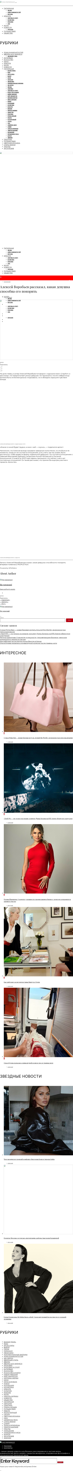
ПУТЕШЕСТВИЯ (10, 31)
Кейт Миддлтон (12, 96)
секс (9, 24)
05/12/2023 (6, 296)
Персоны (10, 14)
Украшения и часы (13, 134)
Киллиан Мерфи (12, 98)
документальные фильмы (15, 83)
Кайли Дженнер (12, 94)
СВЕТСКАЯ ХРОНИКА (12, 143)
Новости (8, 27)
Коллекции (11, 103)
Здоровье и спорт (13, 18)
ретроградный (12, 119)
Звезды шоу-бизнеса (13, 54)
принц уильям (12, 116)
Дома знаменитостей (14, 12)
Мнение (10, 109)
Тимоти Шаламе (13, 130)
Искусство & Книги (13, 92)
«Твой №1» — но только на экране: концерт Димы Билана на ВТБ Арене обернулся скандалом (38, 819)
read (9, 72)
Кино (6, 61)
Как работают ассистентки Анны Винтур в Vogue (21, 641)
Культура (10, 107)
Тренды (7, 147)
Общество (8, 33)
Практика (10, 22)
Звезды (10, 10)
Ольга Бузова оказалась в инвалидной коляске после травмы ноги (28, 643)
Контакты (8, 1448)
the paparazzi (8, 297)
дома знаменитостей (13, 52)
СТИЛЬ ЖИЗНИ (9, 145)
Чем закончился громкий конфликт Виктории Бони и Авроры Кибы (29, 1159)
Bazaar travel (12, 71)
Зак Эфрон (10, 85)
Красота (7, 16)
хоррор (10, 136)
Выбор (9, 76)
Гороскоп (10, 29)
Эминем (10, 138)
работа (10, 118)
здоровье (10, 89)
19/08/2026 (10, 741)
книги (9, 101)
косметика (11, 20)
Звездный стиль (12, 56)
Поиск (2, 617)
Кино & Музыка (12, 99)
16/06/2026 (10, 986)
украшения (11, 132)
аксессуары (11, 74)
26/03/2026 (10, 1242)
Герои (9, 78)
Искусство (8, 60)
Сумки (9, 127)
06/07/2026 (10, 905)
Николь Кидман (12, 110)
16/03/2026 (10, 1323)
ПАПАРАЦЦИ (9, 8)
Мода (6, 26)
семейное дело (12, 125)
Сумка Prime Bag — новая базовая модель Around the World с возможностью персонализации (38, 738)
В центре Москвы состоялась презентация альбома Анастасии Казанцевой (31, 1238)
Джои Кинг (11, 81)
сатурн (10, 121)
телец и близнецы (13, 128)
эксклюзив (9, 148)
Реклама (8, 1446)
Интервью (8, 58)
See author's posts (7, 589)
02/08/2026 (10, 822)
